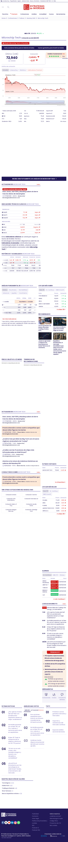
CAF (44, 595)
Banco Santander (44, 304)
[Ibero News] (62, 836)
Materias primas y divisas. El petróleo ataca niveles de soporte (55, 671)
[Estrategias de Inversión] (8, 815)
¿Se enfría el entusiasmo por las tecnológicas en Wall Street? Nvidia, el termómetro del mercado (56, 644)
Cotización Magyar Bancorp (11, 510)
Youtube (9, 822)
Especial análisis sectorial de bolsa (58, 731)
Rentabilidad (23, 290)
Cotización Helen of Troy (11, 504)
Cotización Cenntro (31, 495)
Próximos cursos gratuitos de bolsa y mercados (59, 714)
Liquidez (14, 293)
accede (30, 301)
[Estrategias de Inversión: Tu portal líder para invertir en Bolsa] (34, 7)
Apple (19, 1)
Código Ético (54, 821)
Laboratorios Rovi (48, 508)
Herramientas (47, 689)
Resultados (13, 290)
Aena (44, 503)
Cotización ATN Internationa (11, 499)
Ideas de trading (48, 677)
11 (7, 791)
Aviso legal (35, 818)
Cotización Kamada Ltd (31, 499)
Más (55, 1)
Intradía (5, 70)
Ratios (5, 290)
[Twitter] (6, 822)
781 (12, 793)
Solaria (45, 500)
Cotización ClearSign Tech (31, 510)
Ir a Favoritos (59, 482)
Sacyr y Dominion (34, 1)
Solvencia (6, 293)
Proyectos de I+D (55, 823)
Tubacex (45, 588)
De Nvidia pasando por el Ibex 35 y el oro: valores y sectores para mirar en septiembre (56, 622)
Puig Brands (13, 1)
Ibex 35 (42, 290)
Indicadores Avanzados (10, 243)
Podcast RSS (36, 830)
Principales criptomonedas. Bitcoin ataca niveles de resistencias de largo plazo (54, 658)
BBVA (40, 301)
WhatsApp (18, 822)
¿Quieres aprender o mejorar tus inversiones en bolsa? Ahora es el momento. (44, 344)
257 (7, 785)
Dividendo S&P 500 (45, 1)
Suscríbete (22, 301)
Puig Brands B (43, 296)
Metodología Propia (56, 818)
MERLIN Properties (46, 581)
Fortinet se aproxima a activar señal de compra (56, 680)
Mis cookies (53, 825)
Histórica (23, 70)
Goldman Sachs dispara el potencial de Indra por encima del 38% (37, 743)
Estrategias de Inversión (10, 434)
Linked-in (12, 822)
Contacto (35, 816)
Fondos (54, 698)
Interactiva (14, 70)
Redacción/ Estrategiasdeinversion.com (13, 197)
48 (9, 788)
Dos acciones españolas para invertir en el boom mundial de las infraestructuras (36, 718)
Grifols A (45, 511)
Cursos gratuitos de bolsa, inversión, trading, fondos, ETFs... (44, 328)
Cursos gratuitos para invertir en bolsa (51, 48)
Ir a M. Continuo (59, 599)
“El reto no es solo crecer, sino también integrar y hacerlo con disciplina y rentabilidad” (55, 636)
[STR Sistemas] (53, 836)
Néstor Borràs (21, 465)
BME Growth (60, 290)
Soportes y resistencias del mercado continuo (58, 723)
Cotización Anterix (11, 495)
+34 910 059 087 (6, 838)
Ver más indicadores (9, 319)
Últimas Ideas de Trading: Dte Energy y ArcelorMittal (56, 608)
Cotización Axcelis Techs (31, 504)
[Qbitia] (44, 836)
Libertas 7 (45, 585)
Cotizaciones (46, 698)
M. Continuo (50, 290)
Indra (40, 298)
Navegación (3, 7)
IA (52, 1)
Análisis (27, 710)
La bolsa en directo (49, 604)
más (63, 54)
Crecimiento (23, 293)
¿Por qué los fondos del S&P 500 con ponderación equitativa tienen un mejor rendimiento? (56, 615)
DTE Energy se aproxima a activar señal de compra (56, 685)
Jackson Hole (25, 1)
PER (4, 116)
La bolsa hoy (5, 1)
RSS (33, 825)
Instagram (15, 822)
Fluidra (45, 505)
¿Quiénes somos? (55, 816)
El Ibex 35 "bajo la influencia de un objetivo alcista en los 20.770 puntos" (56, 629)
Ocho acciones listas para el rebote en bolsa (19, 48)
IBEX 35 (55, 575)
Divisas (62, 575)
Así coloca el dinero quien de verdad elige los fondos (59, 328)
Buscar (8, 7)
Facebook (2, 822)
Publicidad (35, 814)
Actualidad (34, 710)
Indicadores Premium (35, 70)
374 (8, 783)
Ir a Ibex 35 (60, 309)
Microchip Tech (47, 470)
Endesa (41, 306)
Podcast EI (35, 828)
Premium (41, 710)
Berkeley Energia (45, 591)
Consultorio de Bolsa (62, 698)
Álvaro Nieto (21, 432)
